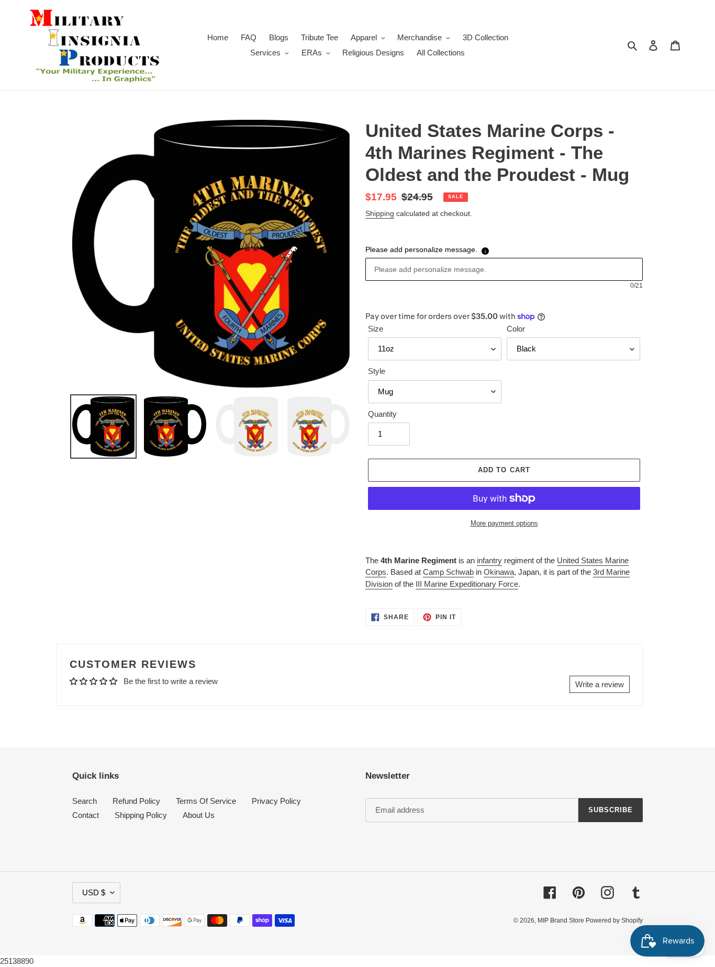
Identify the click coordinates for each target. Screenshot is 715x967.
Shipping (379, 213)
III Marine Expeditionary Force (467, 583)
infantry (489, 560)
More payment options (504, 523)
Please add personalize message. (421, 249)
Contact (85, 815)
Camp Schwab (448, 571)
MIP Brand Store (562, 920)
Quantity (382, 413)
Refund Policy (136, 801)
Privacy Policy (276, 801)
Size (375, 328)
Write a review (599, 684)
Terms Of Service (206, 801)
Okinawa (499, 571)
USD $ (93, 892)
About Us (199, 815)
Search (84, 801)
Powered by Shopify (614, 920)
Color (516, 328)
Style (376, 371)
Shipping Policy (141, 815)
